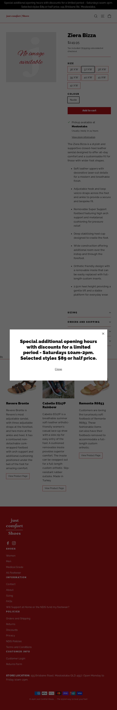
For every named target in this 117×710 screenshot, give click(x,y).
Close (58, 369)
